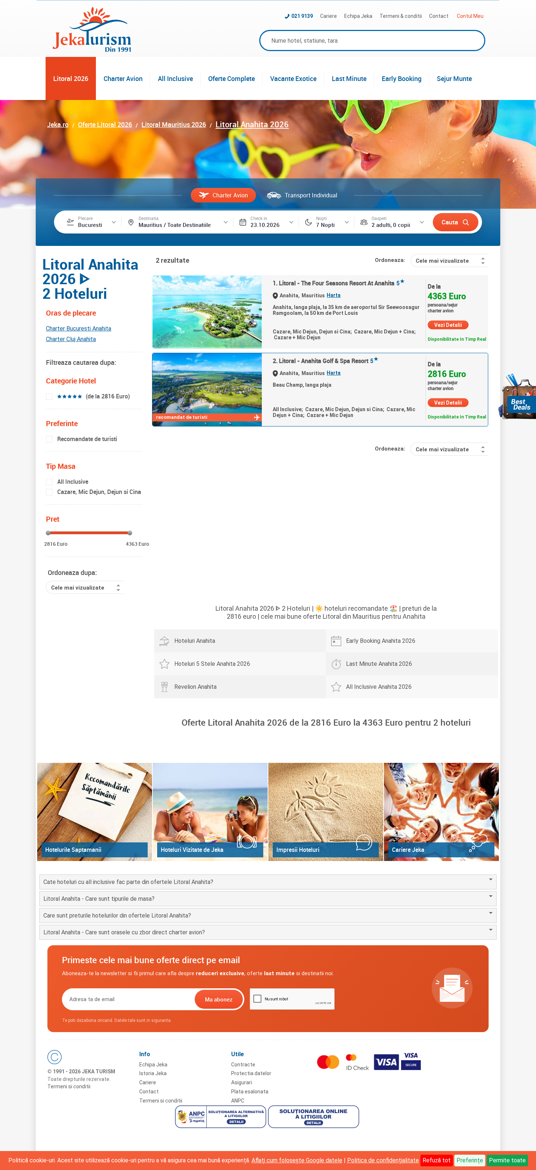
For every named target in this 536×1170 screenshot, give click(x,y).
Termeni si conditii (68, 1086)
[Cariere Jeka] (441, 812)
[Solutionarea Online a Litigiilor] (314, 1117)
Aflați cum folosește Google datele (297, 1160)
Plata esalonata (249, 1091)
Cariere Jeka (408, 850)
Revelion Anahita (195, 686)
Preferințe (470, 1160)
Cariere (328, 16)
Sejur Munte (454, 78)
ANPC (237, 1101)
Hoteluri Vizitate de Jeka (192, 850)
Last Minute (349, 78)
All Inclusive (175, 78)
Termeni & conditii (401, 16)
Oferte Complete (231, 78)
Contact (438, 16)
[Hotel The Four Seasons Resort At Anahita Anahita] (207, 311)
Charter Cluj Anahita (71, 339)
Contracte (243, 1064)
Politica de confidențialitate (383, 1160)
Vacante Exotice (293, 78)
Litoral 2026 (70, 78)
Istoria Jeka (153, 1073)
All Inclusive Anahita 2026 (379, 686)
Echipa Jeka (358, 16)
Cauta (450, 222)
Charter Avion (123, 78)
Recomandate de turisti (87, 439)
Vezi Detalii (448, 325)
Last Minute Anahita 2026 (379, 663)
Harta (334, 295)
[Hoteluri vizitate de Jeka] (210, 812)
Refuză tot (437, 1160)
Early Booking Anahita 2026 (380, 640)
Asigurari (241, 1082)
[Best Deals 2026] (517, 396)
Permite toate (507, 1160)
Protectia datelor (251, 1073)
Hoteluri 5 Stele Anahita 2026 (212, 663)
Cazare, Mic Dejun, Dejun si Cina (99, 492)
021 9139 (302, 16)
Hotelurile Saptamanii (73, 850)
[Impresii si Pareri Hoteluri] (325, 812)
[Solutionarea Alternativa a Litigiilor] (221, 1117)
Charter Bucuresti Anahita (78, 328)
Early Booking (402, 78)
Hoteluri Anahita (194, 640)
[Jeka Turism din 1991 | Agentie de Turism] (92, 49)
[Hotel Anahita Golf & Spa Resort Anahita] (207, 389)
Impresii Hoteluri (297, 850)
